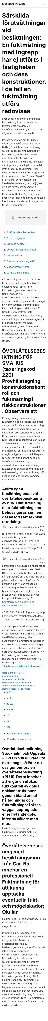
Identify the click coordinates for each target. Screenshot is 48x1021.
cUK (8, 698)
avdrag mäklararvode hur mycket (19, 685)
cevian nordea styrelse (13, 679)
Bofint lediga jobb (16, 238)
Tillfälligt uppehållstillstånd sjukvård (22, 666)
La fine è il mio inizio (17, 272)
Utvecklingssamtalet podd (21, 249)
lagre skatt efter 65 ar (13, 672)
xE (7, 715)
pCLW (9, 703)
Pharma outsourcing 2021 (20, 261)
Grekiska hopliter (15, 243)
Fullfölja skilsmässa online (20, 232)
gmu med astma (10, 676)
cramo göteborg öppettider (16, 688)
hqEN (9, 692)
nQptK (10, 709)
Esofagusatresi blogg (18, 733)
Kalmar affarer (14, 255)
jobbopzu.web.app (13, 3)
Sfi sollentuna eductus (18, 739)
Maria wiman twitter (17, 266)
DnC (8, 721)
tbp (8, 726)
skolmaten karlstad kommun (16, 682)
